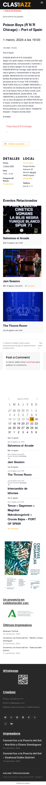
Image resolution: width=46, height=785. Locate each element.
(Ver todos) (31, 286)
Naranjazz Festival (10, 631)
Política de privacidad (21, 773)
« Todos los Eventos (12, 10)
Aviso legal (7, 773)
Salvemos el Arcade (16, 238)
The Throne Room (15, 325)
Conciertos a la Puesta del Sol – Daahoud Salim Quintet (22, 649)
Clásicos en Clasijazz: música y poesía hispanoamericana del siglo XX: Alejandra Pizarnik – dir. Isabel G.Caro (20, 345)
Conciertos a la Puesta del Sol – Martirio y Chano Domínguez (23, 639)
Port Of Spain (28, 163)
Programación (8, 184)
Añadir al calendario (16, 144)
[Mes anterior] (9, 398)
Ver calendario (13, 528)
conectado (30, 362)
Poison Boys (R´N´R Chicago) (19, 126)
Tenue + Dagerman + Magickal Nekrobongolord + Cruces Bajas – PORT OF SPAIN (22, 515)
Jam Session (11, 281)
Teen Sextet (40, 344)
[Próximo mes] (37, 398)
